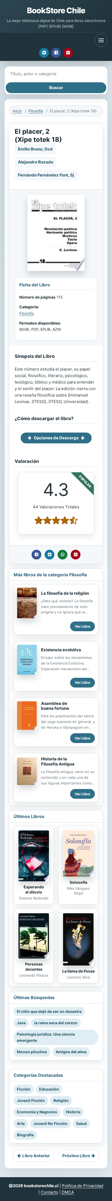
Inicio (17, 111)
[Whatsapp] (62, 554)
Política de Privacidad (82, 1185)
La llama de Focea (78, 971)
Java (21, 1022)
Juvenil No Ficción (50, 1123)
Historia (73, 1112)
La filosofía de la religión (65, 593)
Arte (21, 1123)
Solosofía (78, 882)
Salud (81, 1123)
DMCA (68, 1192)
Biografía (25, 1135)
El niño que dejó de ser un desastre (49, 1011)
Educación (49, 1089)
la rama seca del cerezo (55, 1022)
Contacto (49, 1192)
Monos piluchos (32, 1051)
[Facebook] (56, 53)
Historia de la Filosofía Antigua (57, 761)
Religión (61, 1100)
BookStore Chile (56, 10)
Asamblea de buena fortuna (55, 706)
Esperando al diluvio (34, 889)
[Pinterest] (68, 53)
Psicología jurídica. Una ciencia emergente (46, 1037)
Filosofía (36, 111)
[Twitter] (44, 53)
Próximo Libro (76, 1155)
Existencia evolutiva (61, 649)
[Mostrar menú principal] (101, 40)
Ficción (23, 1089)
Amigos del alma (71, 1051)
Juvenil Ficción (31, 1100)
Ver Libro (82, 626)
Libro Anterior (36, 1155)
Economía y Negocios (37, 1112)
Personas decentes (34, 966)
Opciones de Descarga (56, 437)
